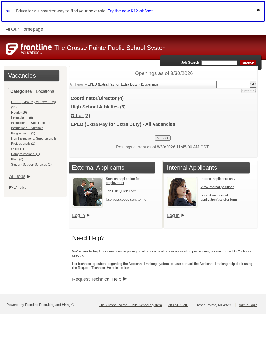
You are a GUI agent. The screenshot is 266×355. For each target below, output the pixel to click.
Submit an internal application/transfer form (219, 197)
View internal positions (217, 187)
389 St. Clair (178, 305)
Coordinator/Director (97, 98)
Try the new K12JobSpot (130, 11)
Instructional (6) (22, 118)
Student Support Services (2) (31, 164)
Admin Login (248, 305)
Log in (78, 215)
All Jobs (17, 176)
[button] (259, 11)
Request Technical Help (96, 279)
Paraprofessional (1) (25, 154)
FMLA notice (17, 187)
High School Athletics (98, 106)
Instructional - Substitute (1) (30, 123)
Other (80, 115)
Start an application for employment (123, 181)
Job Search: (190, 62)
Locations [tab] (45, 91)
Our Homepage (27, 29)
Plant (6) (17, 159)
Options (247, 90)
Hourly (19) (19, 112)
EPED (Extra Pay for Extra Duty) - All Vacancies (123, 124)
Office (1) (17, 149)
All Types (77, 84)
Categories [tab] (21, 91)
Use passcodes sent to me (126, 199)
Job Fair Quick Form (121, 191)
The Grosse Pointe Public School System (130, 305)
